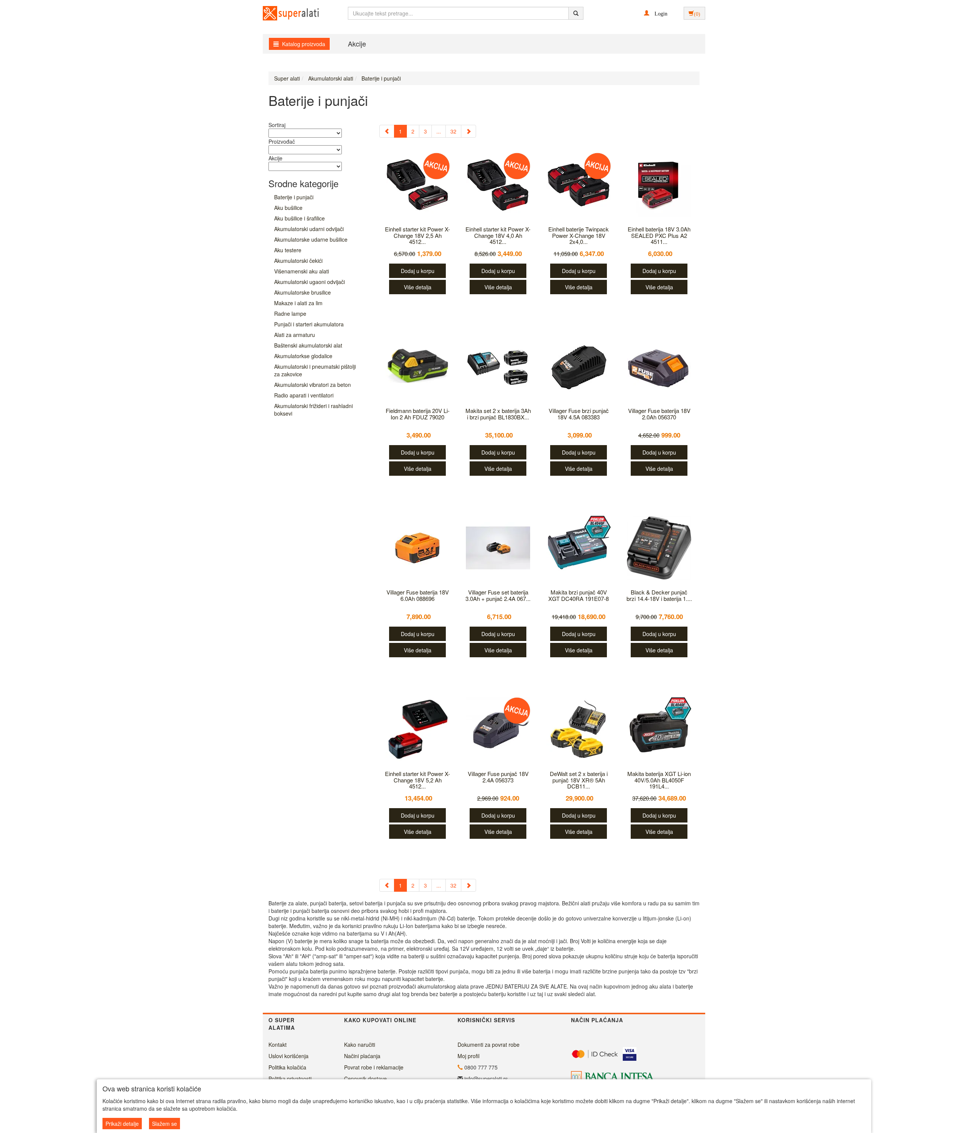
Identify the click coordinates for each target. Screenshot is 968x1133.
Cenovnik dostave (365, 1078)
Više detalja (417, 287)
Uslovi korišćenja (288, 1056)
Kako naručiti (359, 1044)
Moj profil (468, 1056)
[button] (655, 13)
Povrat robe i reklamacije (373, 1067)
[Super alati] (284, 13)
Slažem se (164, 1123)
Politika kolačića (287, 1067)
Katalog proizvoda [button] (303, 44)
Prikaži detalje (122, 1123)
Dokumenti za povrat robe (489, 1044)
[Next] (468, 131)
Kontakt (277, 1044)
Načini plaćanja (362, 1056)
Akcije (357, 43)
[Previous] (386, 131)
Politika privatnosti (290, 1078)
